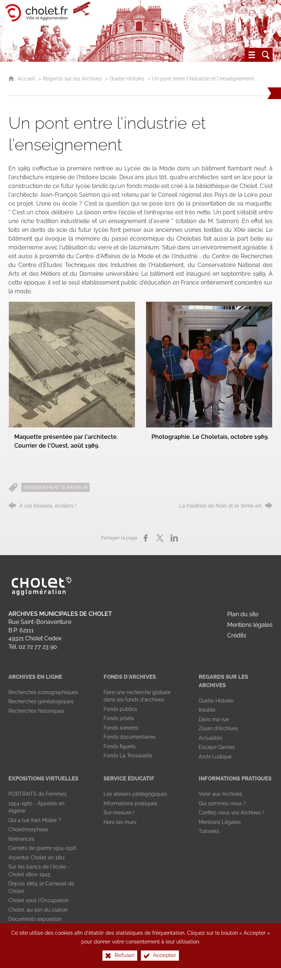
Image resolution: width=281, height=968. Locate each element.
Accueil (27, 78)
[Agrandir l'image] (71, 364)
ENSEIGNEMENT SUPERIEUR (55, 487)
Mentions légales (250, 624)
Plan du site (242, 614)
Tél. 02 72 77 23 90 (32, 646)
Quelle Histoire (126, 78)
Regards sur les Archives (72, 78)
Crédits (236, 635)
